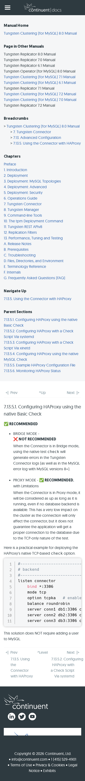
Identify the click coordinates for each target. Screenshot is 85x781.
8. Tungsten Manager (21, 209)
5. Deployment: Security (23, 192)
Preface (10, 164)
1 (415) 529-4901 (63, 759)
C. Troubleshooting (20, 255)
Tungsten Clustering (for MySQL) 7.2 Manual (40, 93)
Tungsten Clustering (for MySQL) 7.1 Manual (39, 76)
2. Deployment (16, 175)
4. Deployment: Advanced (25, 186)
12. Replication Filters (20, 232)
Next (71, 392)
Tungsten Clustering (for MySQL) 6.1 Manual (40, 82)
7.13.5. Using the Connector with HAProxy (47, 143)
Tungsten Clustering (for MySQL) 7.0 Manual (40, 99)
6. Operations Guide (20, 198)
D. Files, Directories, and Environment (34, 260)
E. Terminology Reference (25, 266)
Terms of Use (21, 765)
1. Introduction (15, 169)
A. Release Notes (17, 243)
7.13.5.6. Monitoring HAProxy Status (32, 370)
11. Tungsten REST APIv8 (23, 226)
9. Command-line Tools (23, 215)
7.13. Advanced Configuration (37, 137)
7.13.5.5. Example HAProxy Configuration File (39, 365)
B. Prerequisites (16, 249)
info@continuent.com (29, 759)
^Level (42, 652)
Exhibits (49, 770)
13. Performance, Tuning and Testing (33, 238)
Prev (13, 392)
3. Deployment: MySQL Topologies (32, 181)
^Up (42, 392)
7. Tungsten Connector (32, 131)
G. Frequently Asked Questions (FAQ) (34, 277)
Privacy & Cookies (50, 765)
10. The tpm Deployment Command (33, 221)
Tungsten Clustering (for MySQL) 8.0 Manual (40, 33)
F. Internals (12, 272)
